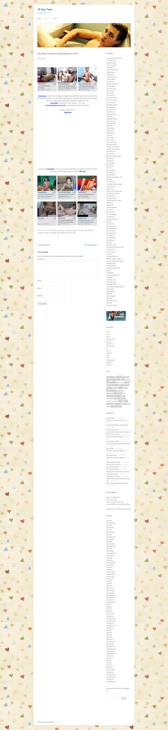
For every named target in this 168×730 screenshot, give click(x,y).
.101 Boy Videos (110, 79)
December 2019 (110, 562)
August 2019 (109, 565)
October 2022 (110, 539)
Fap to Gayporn (110, 195)
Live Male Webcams (112, 256)
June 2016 (109, 632)
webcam (75, 230)
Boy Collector (110, 165)
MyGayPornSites (111, 263)
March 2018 (109, 588)
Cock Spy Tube (110, 181)
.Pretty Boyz (109, 116)
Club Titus (109, 179)
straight (118, 403)
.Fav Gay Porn (110, 95)
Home (39, 18)
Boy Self (108, 167)
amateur (111, 376)
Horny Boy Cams (111, 244)
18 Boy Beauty (110, 133)
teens (66, 230)
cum (85, 230)
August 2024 (109, 527)
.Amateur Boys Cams (112, 84)
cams (56, 230)
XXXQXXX (109, 303)
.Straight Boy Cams (111, 119)
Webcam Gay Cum (111, 300)
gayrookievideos (111, 233)
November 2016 (111, 621)
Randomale (109, 277)
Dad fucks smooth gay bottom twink (116, 483)
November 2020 (111, 553)
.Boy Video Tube (111, 88)
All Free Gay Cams (111, 142)
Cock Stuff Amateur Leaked (114, 184)
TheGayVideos (110, 291)
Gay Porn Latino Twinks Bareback (116, 450)
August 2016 (109, 628)
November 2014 (111, 677)
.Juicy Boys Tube (111, 109)
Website (40, 296)
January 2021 (110, 551)
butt (118, 382)
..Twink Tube (110, 74)
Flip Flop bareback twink (113, 462)
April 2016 (109, 637)
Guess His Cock (110, 240)
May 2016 (109, 635)
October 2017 (110, 600)
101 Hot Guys (110, 128)
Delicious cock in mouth (113, 476)
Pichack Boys (110, 272)
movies (108, 350)
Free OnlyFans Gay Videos (113, 200)
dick (47, 232)
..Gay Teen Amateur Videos (114, 58)
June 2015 (109, 660)
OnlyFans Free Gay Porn (113, 268)
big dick (121, 379)
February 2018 (110, 590)
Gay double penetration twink (115, 436)
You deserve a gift (91, 245)
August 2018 (109, 579)
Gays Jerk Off (110, 235)
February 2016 (110, 642)
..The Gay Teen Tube (112, 70)
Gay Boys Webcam (111, 207)
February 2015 (110, 670)
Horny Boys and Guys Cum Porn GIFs (117, 425)
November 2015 (111, 649)
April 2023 (109, 534)
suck (125, 403)
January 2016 (110, 644)
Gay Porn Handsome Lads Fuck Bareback (118, 443)
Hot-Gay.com (110, 249)
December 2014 (110, 674)
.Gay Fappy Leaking (112, 100)
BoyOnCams (110, 172)
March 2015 (109, 667)
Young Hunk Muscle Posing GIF (115, 420)
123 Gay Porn (110, 130)
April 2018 (109, 586)
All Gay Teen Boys (111, 144)
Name (39, 280)
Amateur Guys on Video (113, 149)
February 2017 (110, 614)
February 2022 (110, 544)
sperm (58, 232)
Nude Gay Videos (111, 265)
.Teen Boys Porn (111, 121)
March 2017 (109, 611)
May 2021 (109, 548)
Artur (107, 497)
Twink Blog (109, 293)
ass (123, 376)
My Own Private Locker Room (115, 261)
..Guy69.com (109, 67)
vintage (108, 406)
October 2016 (110, 623)
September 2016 (111, 625)
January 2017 (110, 616)
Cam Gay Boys (110, 174)
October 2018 (110, 576)
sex (120, 400)
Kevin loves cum (43, 245)
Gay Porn (109, 221)
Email (39, 288)
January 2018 (110, 593)
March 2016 (109, 639)
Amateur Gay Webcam (112, 146)
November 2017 (111, 597)
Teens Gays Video (111, 284)
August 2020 (109, 555)
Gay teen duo (110, 448)
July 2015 (108, 658)
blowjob (111, 382)
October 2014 (110, 679)
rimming (109, 398)
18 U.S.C (47, 18)
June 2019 (109, 567)
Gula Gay (109, 242)
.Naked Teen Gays (111, 114)
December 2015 (110, 646)
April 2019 (109, 569)
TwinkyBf (109, 298)
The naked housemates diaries (115, 286)
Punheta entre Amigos (112, 275)
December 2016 (110, 618)
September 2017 (111, 602)
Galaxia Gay (109, 202)
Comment (41, 259)
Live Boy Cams (110, 418)
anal (119, 376)
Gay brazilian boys (111, 455)
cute (44, 232)
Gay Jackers (109, 209)
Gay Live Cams (110, 212)
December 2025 (110, 523)
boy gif (108, 332)
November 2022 (111, 537)
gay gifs (108, 341)
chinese (122, 382)
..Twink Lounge (110, 72)
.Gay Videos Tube (111, 107)
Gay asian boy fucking (112, 467)
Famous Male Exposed (112, 193)
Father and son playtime (113, 464)
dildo (126, 387)
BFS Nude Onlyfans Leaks (113, 156)
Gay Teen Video (110, 230)
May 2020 (109, 558)
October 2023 (110, 532)
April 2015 (109, 665)
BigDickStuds (110, 160)
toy (129, 403)
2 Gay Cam (109, 135)
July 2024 (108, 530)
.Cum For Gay (110, 93)
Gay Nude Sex (110, 216)
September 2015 (111, 653)
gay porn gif (109, 343)
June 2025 (109, 525)
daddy (115, 387)
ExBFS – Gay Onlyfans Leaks (114, 191)
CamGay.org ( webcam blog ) (114, 177)
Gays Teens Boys (111, 237)
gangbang (120, 390)
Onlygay (108, 270)
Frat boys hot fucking (112, 469)
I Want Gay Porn (111, 251)
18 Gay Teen (44, 9)
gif (107, 348)
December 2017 (110, 595)
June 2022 (109, 541)
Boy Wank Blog (110, 170)
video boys (109, 362)
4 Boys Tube (109, 137)
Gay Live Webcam (111, 214)
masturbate (52, 232)
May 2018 (109, 583)
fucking (111, 390)
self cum (109, 401)
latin (123, 393)
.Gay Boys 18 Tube (111, 98)
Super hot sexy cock (117, 502)
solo (125, 400)
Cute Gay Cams (110, 186)
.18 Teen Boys (110, 81)
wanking (63, 232)
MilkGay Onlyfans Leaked (113, 258)
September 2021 (111, 546)
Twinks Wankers (111, 296)
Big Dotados (109, 158)
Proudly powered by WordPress (45, 722)
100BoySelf (109, 126)
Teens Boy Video (111, 282)
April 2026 (109, 520)
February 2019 (110, 572)
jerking (118, 392)
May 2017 (109, 607)
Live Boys (109, 254)
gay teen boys (110, 346)
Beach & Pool (110, 153)
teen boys (61, 230)
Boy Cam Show (110, 163)
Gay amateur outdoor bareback (115, 457)
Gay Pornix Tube (111, 226)
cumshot (39, 232)
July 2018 (108, 581)
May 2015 (109, 663)
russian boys (119, 398)
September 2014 (111, 681)
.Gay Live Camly (110, 102)
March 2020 (109, 560)
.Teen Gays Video (111, 123)
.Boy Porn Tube (110, 86)
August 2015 (109, 656)
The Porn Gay (110, 289)
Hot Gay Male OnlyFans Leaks (115, 247)
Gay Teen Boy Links (112, 228)
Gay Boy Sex (109, 205)
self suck (115, 401)
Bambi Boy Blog (110, 151)
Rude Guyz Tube (111, 279)
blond (128, 379)
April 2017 (109, 609)
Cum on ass (113, 499)
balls (127, 376)
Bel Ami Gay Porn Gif (112, 429)
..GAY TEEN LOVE (111, 60)
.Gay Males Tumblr (111, 105)
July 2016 (108, 630)
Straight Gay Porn (111, 509)
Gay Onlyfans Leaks (112, 219)
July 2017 (108, 604)
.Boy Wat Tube (110, 91)
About (56, 18)
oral (123, 395)
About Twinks (110, 140)
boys (53, 230)
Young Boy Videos (111, 305)
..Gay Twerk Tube (111, 63)
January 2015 (110, 672)
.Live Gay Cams (110, 112)
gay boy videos (110, 339)
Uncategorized (110, 360)
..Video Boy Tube (111, 77)
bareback (111, 379)
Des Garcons (110, 188)
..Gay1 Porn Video (111, 65)
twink (70, 230)
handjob (109, 393)
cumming (90, 230)
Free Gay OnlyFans (111, 198)
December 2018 (110, 574)
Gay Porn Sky (110, 223)
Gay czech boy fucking (112, 441)
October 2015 (110, 651)
